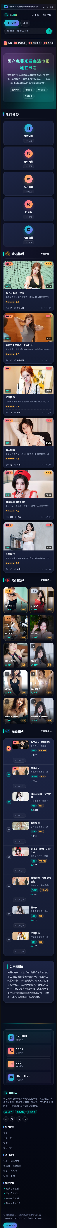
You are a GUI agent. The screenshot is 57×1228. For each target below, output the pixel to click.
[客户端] (51, 6)
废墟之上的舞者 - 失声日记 (19, 345)
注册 (25, 23)
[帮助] (47, 7)
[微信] (12, 1118)
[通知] (44, 7)
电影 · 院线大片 (11, 1160)
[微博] (6, 1118)
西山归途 (10, 449)
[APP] (25, 1118)
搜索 (5, 1142)
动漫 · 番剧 (9, 1175)
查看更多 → (46, 253)
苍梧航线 (10, 553)
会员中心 (7, 1147)
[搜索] (49, 31)
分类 (49, 14)
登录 (13, 23)
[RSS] (18, 1118)
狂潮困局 (10, 397)
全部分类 (7, 1137)
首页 (37, 14)
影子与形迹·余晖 (15, 292)
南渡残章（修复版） (16, 501)
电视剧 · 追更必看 (12, 1165)
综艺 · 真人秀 (10, 1170)
